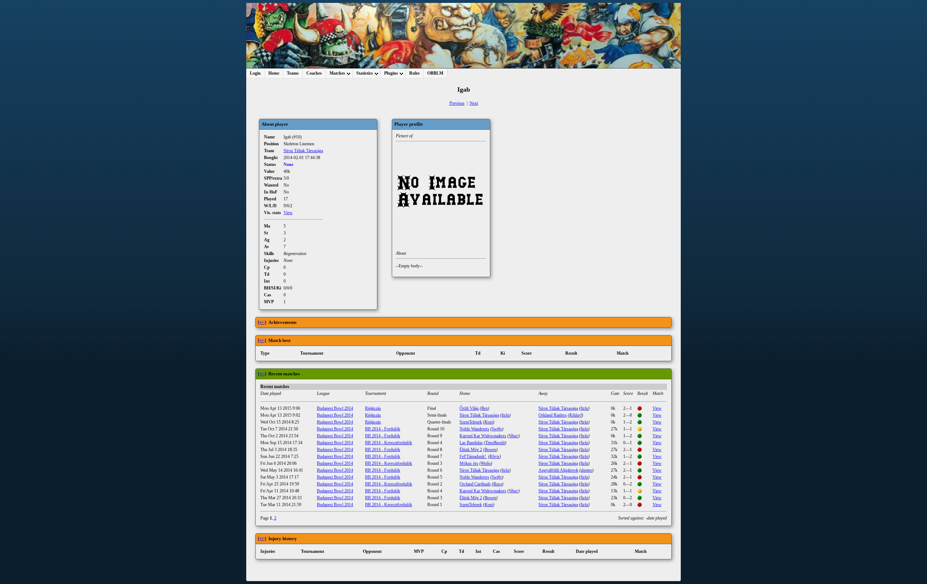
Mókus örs (469, 463)
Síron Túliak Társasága (303, 150)
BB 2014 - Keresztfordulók (388, 442)
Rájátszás (373, 408)
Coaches (314, 73)
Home (273, 73)
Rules (414, 73)
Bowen (490, 449)
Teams (293, 73)
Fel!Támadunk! (473, 456)
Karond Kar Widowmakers (483, 435)
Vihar (513, 435)
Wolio (486, 463)
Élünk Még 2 (471, 449)
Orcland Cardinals (475, 484)
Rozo (497, 484)
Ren (484, 408)
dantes (586, 470)
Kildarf (575, 415)
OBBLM (435, 73)
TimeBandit (495, 442)
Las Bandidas (471, 442)
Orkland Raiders (552, 415)
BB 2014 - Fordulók (382, 428)
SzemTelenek (471, 422)
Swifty (497, 428)
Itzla (584, 408)
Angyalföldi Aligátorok (558, 470)
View (288, 212)
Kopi (489, 422)
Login (255, 73)
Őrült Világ (469, 408)
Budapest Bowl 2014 (335, 408)
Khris (494, 456)
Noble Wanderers (474, 428)
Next (474, 103)
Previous (457, 103)
